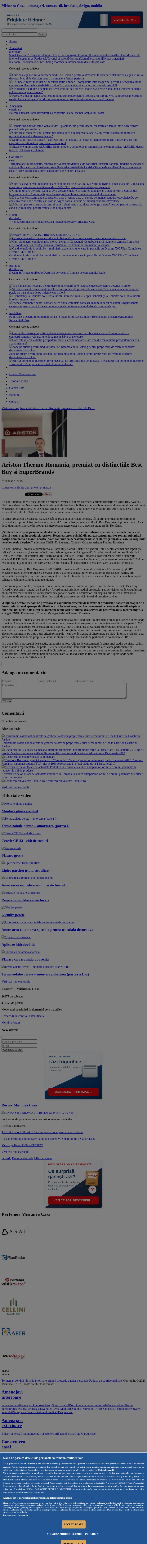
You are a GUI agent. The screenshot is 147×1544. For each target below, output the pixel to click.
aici (102, 1483)
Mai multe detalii (106, 1470)
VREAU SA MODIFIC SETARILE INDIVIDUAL (73, 1534)
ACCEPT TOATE (73, 1524)
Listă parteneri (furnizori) (15, 1515)
